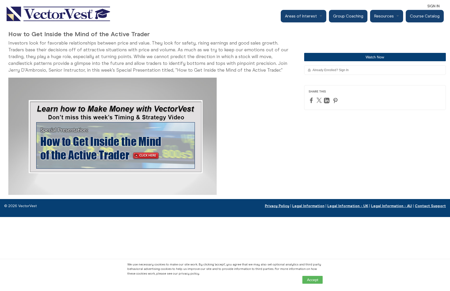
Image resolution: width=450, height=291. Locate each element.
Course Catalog (425, 16)
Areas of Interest (301, 16)
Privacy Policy (277, 206)
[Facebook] (312, 100)
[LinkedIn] (327, 100)
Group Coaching (348, 16)
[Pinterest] (336, 100)
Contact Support (430, 206)
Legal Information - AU (391, 206)
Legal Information (308, 206)
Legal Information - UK (347, 206)
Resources (384, 16)
